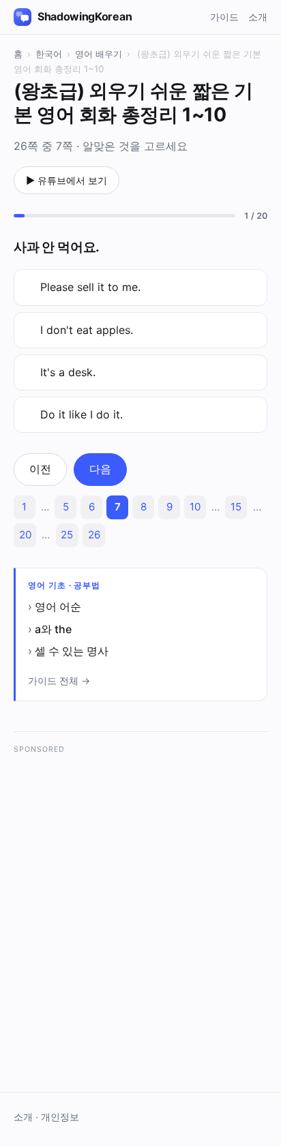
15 (236, 506)
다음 (100, 469)
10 (195, 506)
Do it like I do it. (81, 414)
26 (94, 534)
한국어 (48, 53)
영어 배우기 (98, 53)
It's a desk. (67, 372)
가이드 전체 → (59, 680)
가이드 (224, 16)
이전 (40, 469)
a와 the (53, 629)
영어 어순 (58, 606)
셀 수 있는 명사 (71, 651)
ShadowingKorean (85, 16)
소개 (257, 16)
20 (25, 534)
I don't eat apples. (86, 330)
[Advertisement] (140, 902)
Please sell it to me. (90, 287)
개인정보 (60, 1117)
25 (67, 534)
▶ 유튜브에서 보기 (66, 180)
